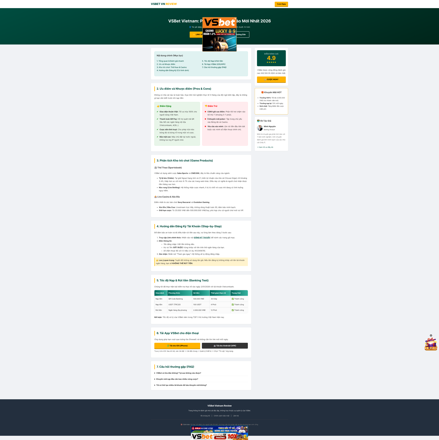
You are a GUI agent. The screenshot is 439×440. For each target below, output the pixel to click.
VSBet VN (164, 4)
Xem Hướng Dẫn (238, 34)
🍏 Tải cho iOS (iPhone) (177, 345)
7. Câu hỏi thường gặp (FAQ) (214, 67)
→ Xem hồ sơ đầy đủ (265, 147)
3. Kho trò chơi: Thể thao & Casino (172, 67)
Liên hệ (236, 416)
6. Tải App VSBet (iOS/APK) (213, 64)
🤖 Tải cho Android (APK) (225, 345)
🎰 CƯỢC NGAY (271, 79)
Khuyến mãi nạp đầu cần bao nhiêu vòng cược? (177, 379)
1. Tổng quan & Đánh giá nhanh (170, 61)
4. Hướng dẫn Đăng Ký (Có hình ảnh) (173, 70)
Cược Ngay (281, 4)
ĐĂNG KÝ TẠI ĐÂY (202, 237)
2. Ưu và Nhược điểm (166, 64)
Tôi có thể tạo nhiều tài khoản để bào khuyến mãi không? (181, 385)
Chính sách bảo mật (221, 416)
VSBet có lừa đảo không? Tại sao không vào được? (178, 373)
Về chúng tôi (205, 416)
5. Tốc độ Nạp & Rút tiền (212, 61)
